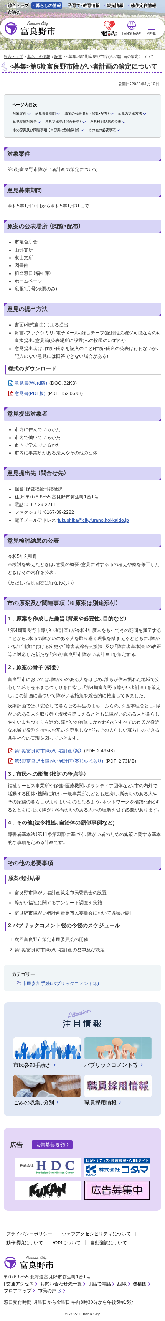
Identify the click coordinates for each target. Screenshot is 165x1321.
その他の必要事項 (102, 130)
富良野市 (29, 1263)
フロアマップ (17, 1290)
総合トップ (18, 5)
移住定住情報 (141, 6)
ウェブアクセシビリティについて (96, 1234)
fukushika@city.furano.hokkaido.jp (93, 520)
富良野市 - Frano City (30, 28)
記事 (58, 56)
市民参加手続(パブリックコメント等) (60, 983)
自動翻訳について (108, 1242)
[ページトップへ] (148, 1306)
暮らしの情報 (48, 5)
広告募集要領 (50, 1145)
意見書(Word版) (46, 383)
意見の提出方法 (130, 113)
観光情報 (113, 6)
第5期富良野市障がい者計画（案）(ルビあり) (75, 761)
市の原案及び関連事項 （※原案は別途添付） (46, 130)
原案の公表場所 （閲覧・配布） (86, 113)
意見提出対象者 (25, 121)
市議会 (14, 12)
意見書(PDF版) (49, 393)
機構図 (140, 1283)
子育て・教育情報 (84, 5)
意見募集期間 (45, 113)
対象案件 (19, 113)
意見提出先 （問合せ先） (63, 121)
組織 (122, 1283)
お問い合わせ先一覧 (61, 1283)
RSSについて (67, 1242)
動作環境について (24, 1242)
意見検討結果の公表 (105, 121)
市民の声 (50, 1290)
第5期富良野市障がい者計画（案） (65, 750)
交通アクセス (20, 1283)
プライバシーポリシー (29, 1234)
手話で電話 (99, 1283)
